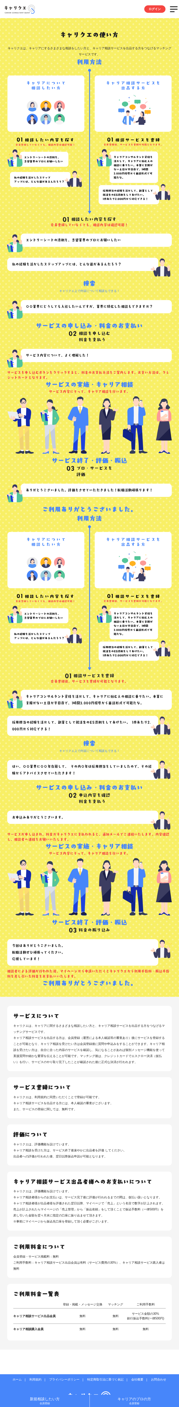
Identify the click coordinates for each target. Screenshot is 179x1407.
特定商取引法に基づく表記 (105, 1379)
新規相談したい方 (45, 1401)
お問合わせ (158, 1379)
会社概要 (137, 1379)
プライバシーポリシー (64, 1379)
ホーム (17, 1379)
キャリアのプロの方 (134, 1401)
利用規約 (35, 1379)
